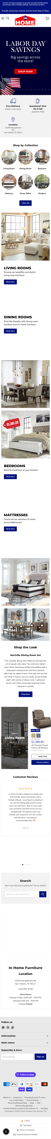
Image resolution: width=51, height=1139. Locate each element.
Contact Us (17, 1059)
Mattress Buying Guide (24, 1067)
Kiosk (32, 1064)
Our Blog (44, 1070)
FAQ (38, 1064)
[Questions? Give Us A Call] (38, 67)
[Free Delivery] (13, 67)
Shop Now (25, 656)
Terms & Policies (32, 1062)
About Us (6, 1059)
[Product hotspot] (32, 587)
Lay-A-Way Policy (16, 1062)
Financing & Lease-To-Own (34, 1059)
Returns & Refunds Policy (17, 1064)
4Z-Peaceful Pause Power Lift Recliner (39, 708)
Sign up (40, 1018)
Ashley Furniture (37, 712)
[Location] (13, 87)
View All (25, 164)
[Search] (42, 856)
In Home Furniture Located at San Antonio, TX (20, 1070)
